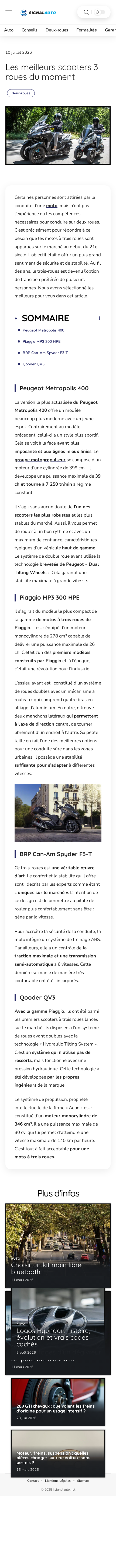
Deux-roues (21, 93)
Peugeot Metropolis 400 (43, 330)
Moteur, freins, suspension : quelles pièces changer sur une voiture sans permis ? (53, 1457)
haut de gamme (78, 548)
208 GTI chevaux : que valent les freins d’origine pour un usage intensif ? (55, 1408)
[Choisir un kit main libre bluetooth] (58, 1245)
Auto (16, 1259)
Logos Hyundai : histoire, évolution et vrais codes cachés (53, 1337)
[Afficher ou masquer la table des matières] (85, 318)
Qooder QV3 (34, 364)
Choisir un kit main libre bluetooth (46, 1268)
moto (51, 206)
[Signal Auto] (39, 12)
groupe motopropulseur (40, 460)
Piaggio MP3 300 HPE (41, 341)
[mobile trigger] (10, 12)
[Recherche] (86, 12)
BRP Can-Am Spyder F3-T (45, 352)
